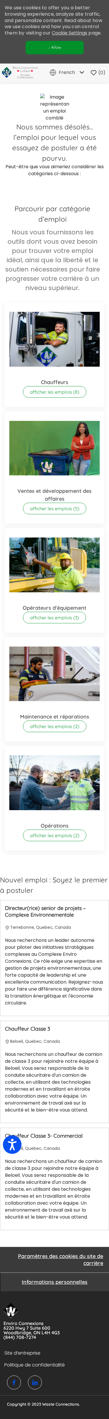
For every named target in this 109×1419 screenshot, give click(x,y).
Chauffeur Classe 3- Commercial (44, 1136)
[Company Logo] (17, 72)
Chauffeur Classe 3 (27, 1029)
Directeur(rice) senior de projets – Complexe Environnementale (45, 911)
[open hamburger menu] (6, 72)
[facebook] (14, 1382)
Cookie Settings (69, 33)
